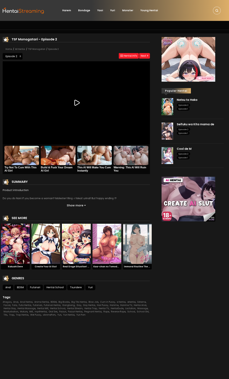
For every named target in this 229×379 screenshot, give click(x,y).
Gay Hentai (89, 305)
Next (144, 56)
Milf (31, 311)
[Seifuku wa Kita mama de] (167, 131)
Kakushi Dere (15, 266)
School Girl (143, 311)
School (131, 311)
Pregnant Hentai (93, 311)
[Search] (217, 10)
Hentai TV (104, 308)
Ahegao (7, 301)
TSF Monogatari (36, 49)
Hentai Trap (90, 308)
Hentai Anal (140, 305)
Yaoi (100, 10)
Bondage (84, 10)
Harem (66, 10)
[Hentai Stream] (23, 10)
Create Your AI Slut (46, 266)
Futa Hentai (25, 305)
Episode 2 (53, 49)
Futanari (35, 287)
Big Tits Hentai (79, 301)
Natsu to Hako (187, 100)
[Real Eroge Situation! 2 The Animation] (76, 244)
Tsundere (76, 287)
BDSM (20, 287)
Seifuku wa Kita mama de (195, 124)
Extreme (141, 301)
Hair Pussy (102, 305)
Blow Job (93, 301)
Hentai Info (130, 56)
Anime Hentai (41, 301)
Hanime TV (126, 305)
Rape (106, 311)
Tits (5, 314)
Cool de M (184, 149)
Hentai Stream (75, 308)
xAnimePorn (49, 314)
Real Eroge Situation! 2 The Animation (84, 266)
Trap (11, 314)
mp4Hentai (41, 311)
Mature (24, 311)
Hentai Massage (26, 308)
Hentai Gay (10, 308)
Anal (8, 287)
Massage (142, 308)
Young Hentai (149, 10)
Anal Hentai (26, 301)
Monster (127, 10)
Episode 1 (183, 108)
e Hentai (121, 301)
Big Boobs (64, 301)
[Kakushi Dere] (15, 244)
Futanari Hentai (52, 305)
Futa (14, 305)
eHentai (131, 301)
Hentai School (55, 287)
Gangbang (68, 305)
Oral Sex (53, 311)
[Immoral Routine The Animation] (137, 244)
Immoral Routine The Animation (142, 266)
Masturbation (11, 311)
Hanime (114, 305)
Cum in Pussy (107, 301)
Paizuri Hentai (75, 311)
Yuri (112, 10)
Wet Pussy (35, 314)
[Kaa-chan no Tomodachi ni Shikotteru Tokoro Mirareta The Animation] (106, 244)
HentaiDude (117, 308)
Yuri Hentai (69, 314)
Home (9, 49)
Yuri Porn (81, 314)
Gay (79, 305)
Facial (7, 305)
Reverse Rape (118, 311)
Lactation (130, 308)
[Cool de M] (167, 155)
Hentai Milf (42, 308)
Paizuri (62, 311)
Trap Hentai (22, 314)
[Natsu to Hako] (167, 106)
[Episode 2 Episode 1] (13, 56)
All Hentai (20, 49)
